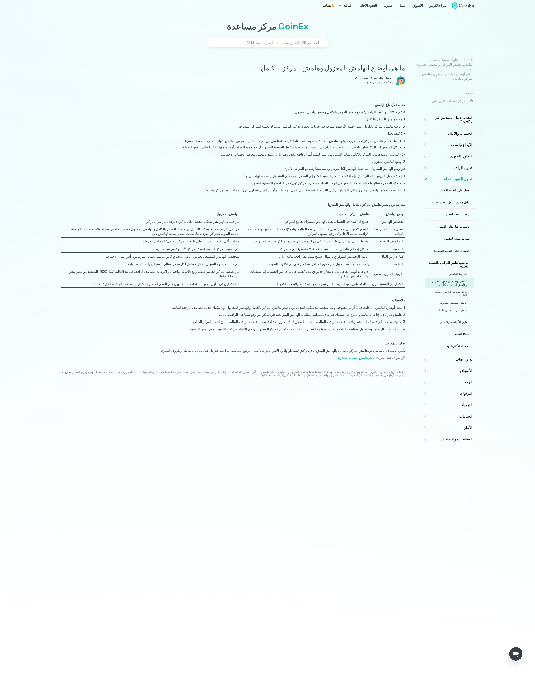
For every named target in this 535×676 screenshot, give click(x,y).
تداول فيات (463, 359)
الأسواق (417, 5)
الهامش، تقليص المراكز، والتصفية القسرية (444, 64)
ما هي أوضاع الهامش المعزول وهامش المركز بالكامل (449, 283)
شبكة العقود (462, 334)
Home (468, 59)
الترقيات (466, 393)
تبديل (402, 5)
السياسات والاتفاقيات (456, 439)
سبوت (387, 5)
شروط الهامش (458, 274)
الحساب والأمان (460, 133)
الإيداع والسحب (460, 144)
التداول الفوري (461, 156)
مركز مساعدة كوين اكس (449, 101)
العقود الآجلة (368, 5)
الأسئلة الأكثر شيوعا (457, 346)
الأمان (467, 427)
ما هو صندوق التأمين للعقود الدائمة (451, 293)
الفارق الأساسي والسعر (455, 322)
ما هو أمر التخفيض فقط (453, 310)
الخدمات (465, 416)
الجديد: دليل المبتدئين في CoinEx (453, 119)
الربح (468, 381)
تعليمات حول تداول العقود (453, 226)
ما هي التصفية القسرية (453, 303)
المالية (347, 5)
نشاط (327, 5)
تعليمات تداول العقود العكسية (451, 251)
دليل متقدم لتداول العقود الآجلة (450, 202)
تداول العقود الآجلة (445, 59)
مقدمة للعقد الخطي (457, 214)
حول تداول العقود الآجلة (455, 190)
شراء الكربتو (437, 5)
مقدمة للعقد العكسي (456, 239)
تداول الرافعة (462, 167)
